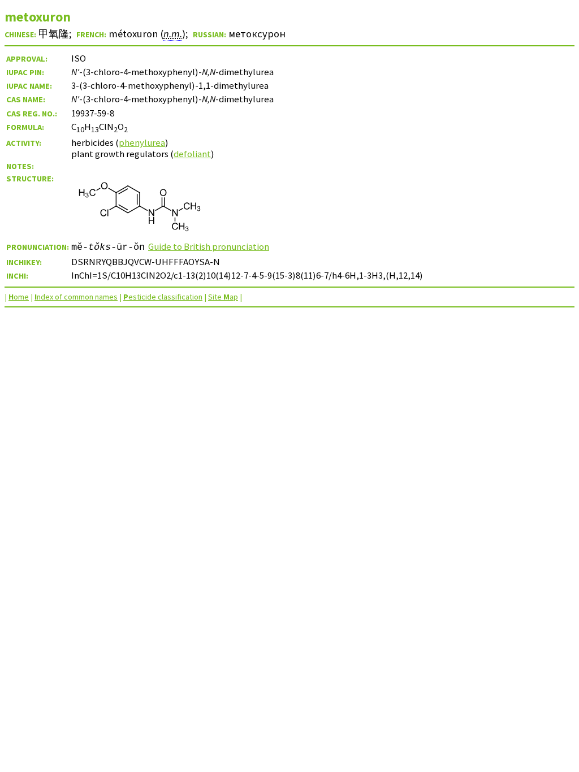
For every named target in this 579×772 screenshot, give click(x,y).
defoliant (192, 154)
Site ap (223, 297)
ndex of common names (76, 297)
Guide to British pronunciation (208, 246)
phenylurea (142, 142)
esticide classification (162, 297)
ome (18, 297)
